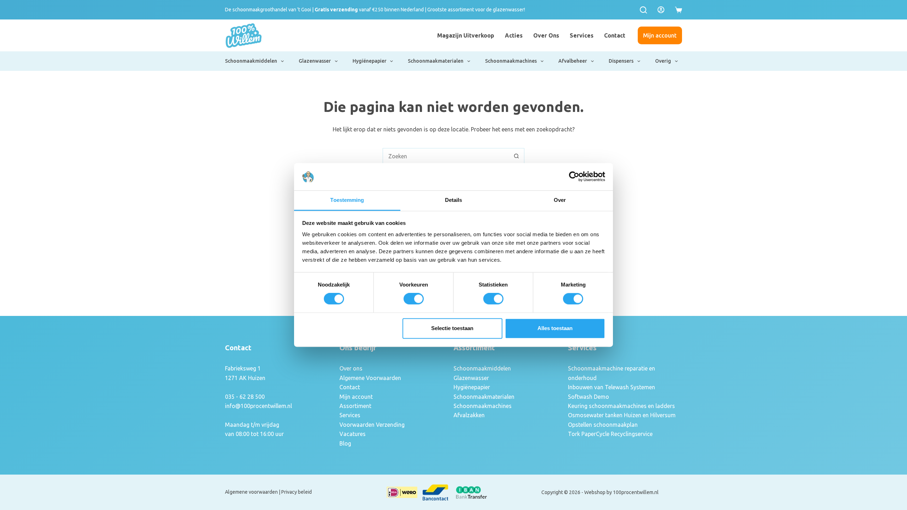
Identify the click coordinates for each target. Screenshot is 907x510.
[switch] (414, 299)
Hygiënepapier (370, 61)
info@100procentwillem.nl (258, 406)
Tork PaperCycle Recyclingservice (610, 434)
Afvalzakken (469, 415)
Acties (514, 35)
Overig (663, 61)
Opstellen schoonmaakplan (603, 424)
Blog (345, 443)
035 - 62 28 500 (245, 396)
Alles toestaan (555, 328)
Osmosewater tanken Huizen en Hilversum (622, 415)
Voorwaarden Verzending (372, 424)
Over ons (546, 35)
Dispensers (621, 61)
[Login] (661, 9)
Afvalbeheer (572, 61)
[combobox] (446, 156)
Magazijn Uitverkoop (465, 35)
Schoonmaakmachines (511, 61)
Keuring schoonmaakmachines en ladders (621, 406)
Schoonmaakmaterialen (435, 61)
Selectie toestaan (452, 328)
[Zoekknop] (516, 156)
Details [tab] (453, 200)
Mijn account (660, 35)
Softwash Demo (588, 396)
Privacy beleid (296, 492)
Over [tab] (560, 200)
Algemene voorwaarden (251, 492)
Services (581, 35)
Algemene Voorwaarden (370, 378)
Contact (614, 35)
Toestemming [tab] (347, 200)
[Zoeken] (643, 9)
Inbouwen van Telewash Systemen (611, 387)
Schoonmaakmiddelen (251, 61)
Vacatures (352, 434)
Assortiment (355, 406)
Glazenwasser (315, 61)
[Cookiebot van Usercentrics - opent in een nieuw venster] (574, 176)
